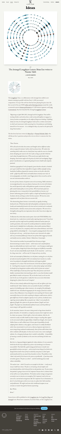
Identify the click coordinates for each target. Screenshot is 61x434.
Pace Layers (36, 421)
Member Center (54, 419)
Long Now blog (45, 397)
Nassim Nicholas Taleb (41, 134)
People (52, 2)
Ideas (11, 2)
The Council (45, 419)
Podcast (26, 416)
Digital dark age (19, 420)
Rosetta (35, 425)
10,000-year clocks (37, 416)
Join (52, 416)
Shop (52, 417)
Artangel (10, 399)
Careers (44, 422)
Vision (3, 2)
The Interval (46, 2)
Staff (43, 417)
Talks (7, 2)
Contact (52, 421)
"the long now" (19, 416)
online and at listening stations (33, 105)
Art (30, 67)
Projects (16, 2)
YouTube (26, 417)
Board (44, 416)
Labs (35, 417)
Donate (57, 2)
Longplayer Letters (40, 110)
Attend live (27, 419)
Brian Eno (30, 134)
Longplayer (14, 98)
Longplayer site (34, 397)
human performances (26, 107)
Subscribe (44, 408)
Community (45, 421)
